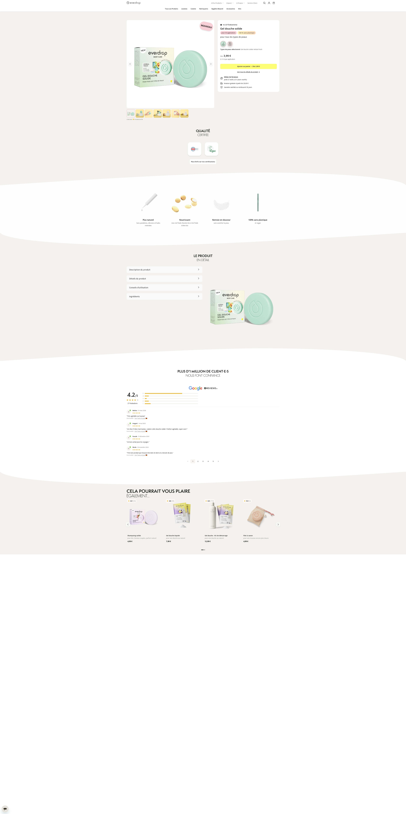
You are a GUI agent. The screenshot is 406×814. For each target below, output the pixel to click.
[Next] (130, 64)
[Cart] (274, 3)
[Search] (264, 3)
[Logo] (133, 3)
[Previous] (211, 64)
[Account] (269, 3)
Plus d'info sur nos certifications (203, 162)
